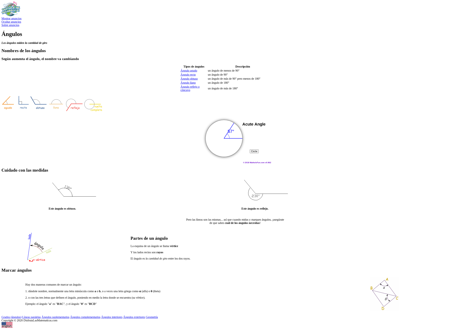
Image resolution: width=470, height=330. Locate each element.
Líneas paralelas (31, 317)
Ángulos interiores (111, 317)
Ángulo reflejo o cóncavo (190, 88)
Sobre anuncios (10, 25)
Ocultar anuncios (11, 21)
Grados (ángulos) (11, 317)
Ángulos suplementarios (55, 317)
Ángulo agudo (188, 70)
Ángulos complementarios (85, 317)
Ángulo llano (188, 82)
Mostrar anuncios (11, 18)
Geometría (152, 317)
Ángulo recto (188, 74)
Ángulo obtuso (189, 78)
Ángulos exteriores (134, 317)
